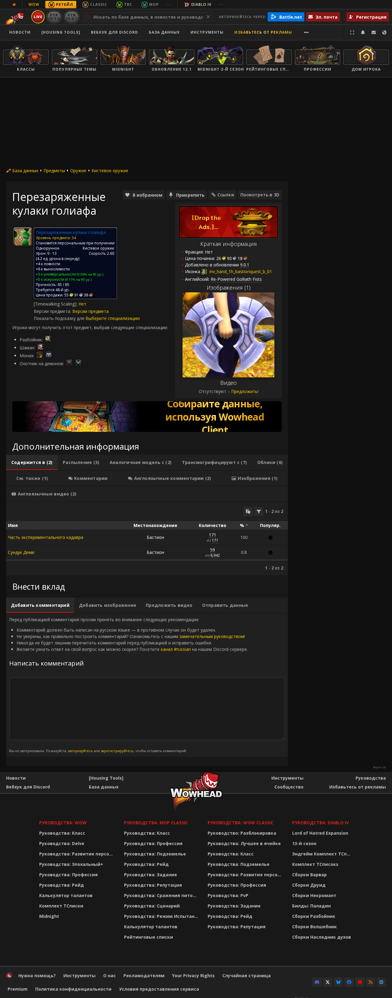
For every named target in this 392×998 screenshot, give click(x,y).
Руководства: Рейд (61, 885)
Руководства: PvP (228, 895)
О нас (109, 975)
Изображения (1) (229, 287)
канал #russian (176, 649)
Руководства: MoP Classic (156, 822)
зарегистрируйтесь (117, 750)
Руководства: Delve (61, 843)
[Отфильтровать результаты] (258, 511)
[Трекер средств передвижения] (147, 416)
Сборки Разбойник (313, 916)
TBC (128, 4)
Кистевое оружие (110, 170)
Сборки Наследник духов (321, 937)
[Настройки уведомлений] (363, 32)
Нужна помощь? (37, 975)
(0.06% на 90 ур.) (89, 274)
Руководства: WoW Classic (240, 822)
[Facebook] (349, 982)
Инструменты (287, 778)
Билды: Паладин (311, 906)
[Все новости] (14, 4)
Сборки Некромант (314, 895)
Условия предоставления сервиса (159, 989)
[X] (327, 982)
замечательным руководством (211, 636)
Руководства (371, 778)
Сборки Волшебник (314, 926)
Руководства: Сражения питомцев (162, 895)
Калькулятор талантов (65, 895)
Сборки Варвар (309, 874)
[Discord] (317, 982)
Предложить (244, 391)
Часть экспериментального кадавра (45, 537)
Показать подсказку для (59, 318)
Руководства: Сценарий (152, 906)
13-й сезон (304, 843)
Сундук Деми (21, 552)
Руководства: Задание (150, 874)
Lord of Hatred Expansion (320, 833)
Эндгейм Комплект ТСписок (323, 854)
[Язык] (384, 32)
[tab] (32, 462)
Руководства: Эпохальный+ (71, 864)
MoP (154, 4)
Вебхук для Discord (114, 32)
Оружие (78, 170)
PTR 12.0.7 (71, 17)
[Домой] (9, 977)
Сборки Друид (309, 885)
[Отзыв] (373, 32)
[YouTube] (359, 982)
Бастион (155, 537)
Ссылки (225, 195)
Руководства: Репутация (153, 885)
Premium (18, 989)
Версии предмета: (53, 311)
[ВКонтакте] (381, 982)
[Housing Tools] (106, 778)
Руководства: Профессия (68, 874)
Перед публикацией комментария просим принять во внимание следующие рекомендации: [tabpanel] (128, 685)
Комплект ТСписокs (315, 864)
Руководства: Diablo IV (320, 822)
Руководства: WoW (63, 822)
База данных (164, 32)
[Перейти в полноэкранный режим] (352, 32)
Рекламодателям (143, 975)
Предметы (54, 170)
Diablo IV (201, 4)
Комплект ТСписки (61, 906)
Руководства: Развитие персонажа (77, 854)
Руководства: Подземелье (155, 854)
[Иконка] (22, 237)
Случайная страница (246, 975)
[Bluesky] (338, 982)
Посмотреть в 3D (259, 195)
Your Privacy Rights (193, 975)
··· (169, 4)
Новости (20, 32)
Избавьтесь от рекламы (263, 32)
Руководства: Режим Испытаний (162, 916)
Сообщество (288, 787)
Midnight (49, 916)
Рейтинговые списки (148, 937)
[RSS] (370, 982)
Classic (98, 4)
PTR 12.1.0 (54, 17)
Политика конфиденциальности (73, 989)
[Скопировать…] (248, 511)
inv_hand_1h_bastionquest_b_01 (240, 271)
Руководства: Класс (62, 833)
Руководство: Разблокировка (242, 833)
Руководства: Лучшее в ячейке (244, 843)
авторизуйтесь (80, 750)
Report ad (379, 767)
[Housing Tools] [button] (60, 32)
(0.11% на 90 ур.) (78, 279)
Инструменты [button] (207, 32)
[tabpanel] (147, 538)
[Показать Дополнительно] (306, 32)
